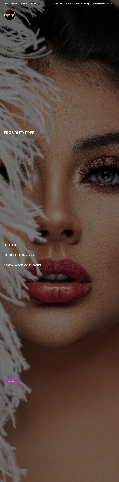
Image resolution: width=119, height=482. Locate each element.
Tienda (6, 3)
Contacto (33, 3)
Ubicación (24, 3)
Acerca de (14, 3)
